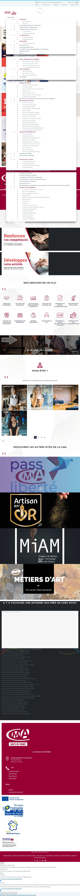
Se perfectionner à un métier (27, 175)
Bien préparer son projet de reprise (29, 75)
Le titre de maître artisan (27, 167)
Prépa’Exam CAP (26, 195)
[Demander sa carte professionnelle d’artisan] (60, 319)
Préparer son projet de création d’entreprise (31, 61)
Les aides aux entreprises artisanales (30, 85)
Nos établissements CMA (26, 47)
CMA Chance (25, 203)
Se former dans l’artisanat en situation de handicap (33, 207)
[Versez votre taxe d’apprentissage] (73, 318)
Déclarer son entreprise (27, 134)
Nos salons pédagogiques (27, 216)
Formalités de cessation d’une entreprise (30, 141)
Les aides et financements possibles (29, 205)
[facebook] (34, 860)
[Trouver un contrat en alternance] (6, 318)
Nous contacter (24, 45)
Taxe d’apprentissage (26, 147)
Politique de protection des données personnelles (23, 895)
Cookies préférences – (66, 855)
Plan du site (57, 855)
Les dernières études (26, 31)
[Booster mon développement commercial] (33, 301)
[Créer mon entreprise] (6, 300)
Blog (20, 53)
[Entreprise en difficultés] (73, 300)
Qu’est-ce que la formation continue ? (30, 193)
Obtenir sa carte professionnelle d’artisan (31, 151)
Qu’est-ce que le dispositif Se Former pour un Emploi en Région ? (36, 197)
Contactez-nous (46, 4)
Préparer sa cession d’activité (28, 92)
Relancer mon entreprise (26, 155)
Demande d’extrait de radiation (29, 139)
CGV (44, 855)
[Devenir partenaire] (33, 317)
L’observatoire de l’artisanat (28, 29)
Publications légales (31, 855)
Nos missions (25, 23)
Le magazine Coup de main (16, 792)
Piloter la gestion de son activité (29, 104)
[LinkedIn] (70, 2)
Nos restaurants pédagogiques (28, 27)
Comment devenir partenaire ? (28, 43)
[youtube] (45, 860)
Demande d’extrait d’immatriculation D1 (31, 137)
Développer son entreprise (27, 102)
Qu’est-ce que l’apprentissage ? (29, 191)
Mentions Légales (7, 855)
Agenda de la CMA (24, 51)
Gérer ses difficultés (26, 110)
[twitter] (40, 860)
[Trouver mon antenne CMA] (46, 300)
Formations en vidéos (25, 153)
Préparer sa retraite (26, 90)
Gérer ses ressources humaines (28, 106)
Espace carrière (13, 776)
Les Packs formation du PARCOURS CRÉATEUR (32, 79)
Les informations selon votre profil (30, 25)
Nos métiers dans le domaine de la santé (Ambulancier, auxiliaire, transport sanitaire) (44, 185)
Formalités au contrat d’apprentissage (30, 145)
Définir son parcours (26, 199)
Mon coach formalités (27, 71)
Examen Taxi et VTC (24, 183)
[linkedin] (37, 860)
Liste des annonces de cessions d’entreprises (31, 94)
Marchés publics (49, 855)
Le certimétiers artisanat (27, 87)
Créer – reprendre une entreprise (29, 59)
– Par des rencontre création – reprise (30, 63)
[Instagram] (75, 2)
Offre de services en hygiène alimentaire (30, 126)
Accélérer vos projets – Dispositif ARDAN (31, 108)
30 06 (12, 767)
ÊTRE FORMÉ (22, 77)
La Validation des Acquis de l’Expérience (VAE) (32, 179)
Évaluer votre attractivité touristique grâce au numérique (37, 98)
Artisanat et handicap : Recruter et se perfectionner (33, 88)
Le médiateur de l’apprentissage (29, 96)
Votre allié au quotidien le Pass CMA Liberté (31, 130)
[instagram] (42, 860)
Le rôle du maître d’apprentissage (29, 209)
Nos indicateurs (25, 201)
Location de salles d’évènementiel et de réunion (33, 49)
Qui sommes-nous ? (26, 21)
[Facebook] (68, 2)
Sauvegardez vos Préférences (8, 893)
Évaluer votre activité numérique (29, 116)
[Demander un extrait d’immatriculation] (60, 301)
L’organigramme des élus (27, 39)
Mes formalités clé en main (28, 73)
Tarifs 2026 (64, 4)
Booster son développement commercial (30, 112)
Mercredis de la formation (27, 211)
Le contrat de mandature (27, 37)
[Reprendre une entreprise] (20, 317)
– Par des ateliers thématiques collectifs (30, 65)
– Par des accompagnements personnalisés (31, 67)
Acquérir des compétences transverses (30, 177)
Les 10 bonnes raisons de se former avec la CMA (32, 189)
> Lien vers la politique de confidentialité (11, 879)
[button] (3, 386)
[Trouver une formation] (20, 300)
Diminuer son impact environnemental (30, 124)
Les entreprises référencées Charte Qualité (31, 165)
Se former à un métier (25, 173)
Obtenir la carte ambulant (27, 149)
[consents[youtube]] (0, 890)
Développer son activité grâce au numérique (31, 118)
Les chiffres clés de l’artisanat (28, 33)
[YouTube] (77, 2)
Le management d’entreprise (27, 181)
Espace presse (12, 778)
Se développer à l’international (28, 122)
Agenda (37, 4)
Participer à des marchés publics (29, 120)
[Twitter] (73, 2)
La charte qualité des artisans (28, 163)
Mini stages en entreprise (27, 214)
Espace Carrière (74, 4)
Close (2, 863)
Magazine (56, 4)
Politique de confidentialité (19, 855)
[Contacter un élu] (46, 317)
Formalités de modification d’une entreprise (31, 143)
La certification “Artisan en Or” (29, 161)
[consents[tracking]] (0, 881)
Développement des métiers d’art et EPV (30, 114)
